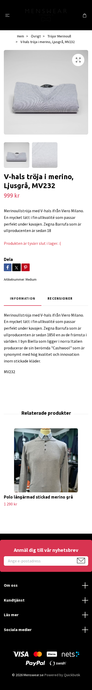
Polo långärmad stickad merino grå (38, 497)
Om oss (11, 585)
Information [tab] (22, 298)
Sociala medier (17, 629)
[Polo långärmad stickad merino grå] (46, 460)
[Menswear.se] (46, 15)
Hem (20, 36)
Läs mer (11, 614)
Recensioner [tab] (60, 298)
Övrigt (36, 36)
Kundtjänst (14, 600)
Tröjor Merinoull (59, 36)
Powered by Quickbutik (62, 675)
